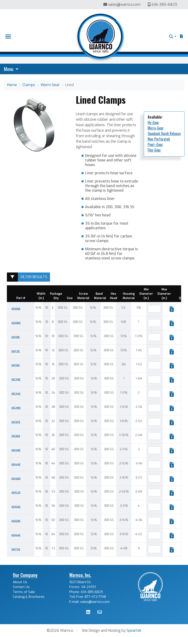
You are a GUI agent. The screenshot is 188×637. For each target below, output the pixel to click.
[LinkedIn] (88, 612)
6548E (16, 479)
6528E (16, 408)
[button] (172, 36)
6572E (15, 550)
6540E (16, 450)
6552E (16, 493)
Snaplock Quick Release (164, 133)
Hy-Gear (153, 122)
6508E (16, 323)
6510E (15, 337)
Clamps (28, 84)
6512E (15, 352)
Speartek (134, 630)
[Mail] (99, 612)
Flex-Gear (154, 150)
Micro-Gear (156, 128)
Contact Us (21, 587)
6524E (16, 394)
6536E (15, 436)
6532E (15, 422)
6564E (16, 535)
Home (12, 84)
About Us (20, 582)
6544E (16, 465)
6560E (16, 521)
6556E (16, 507)
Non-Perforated (159, 139)
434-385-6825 (164, 4)
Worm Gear (50, 84)
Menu (9, 68)
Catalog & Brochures (28, 597)
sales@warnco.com (124, 4)
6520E (16, 380)
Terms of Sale (24, 592)
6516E (15, 366)
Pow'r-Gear (155, 144)
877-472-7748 (95, 597)
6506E (16, 309)
